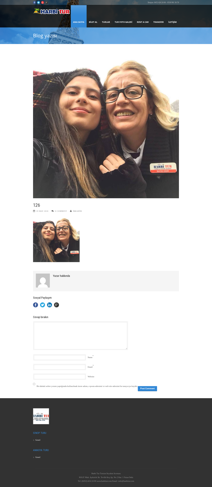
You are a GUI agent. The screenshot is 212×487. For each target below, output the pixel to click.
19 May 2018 (42, 211)
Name (90, 357)
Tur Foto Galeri (123, 22)
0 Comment (61, 211)
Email (90, 367)
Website (91, 376)
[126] (106, 125)
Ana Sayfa (78, 22)
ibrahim (77, 211)
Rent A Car (143, 22)
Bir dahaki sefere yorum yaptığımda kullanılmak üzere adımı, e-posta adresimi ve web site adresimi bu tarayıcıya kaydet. (87, 386)
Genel (37, 440)
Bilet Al (93, 22)
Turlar (106, 22)
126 (36, 205)
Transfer (158, 22)
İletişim (172, 22)
